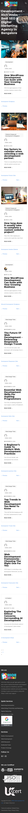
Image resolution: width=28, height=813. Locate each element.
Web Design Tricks (10, 319)
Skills (10, 416)
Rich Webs (7, 682)
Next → (18, 180)
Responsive (12, 361)
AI (1, 638)
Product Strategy (6, 748)
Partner (11, 175)
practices (11, 471)
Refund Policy (15, 808)
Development (9, 62)
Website (15, 249)
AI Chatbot (8, 598)
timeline (11, 249)
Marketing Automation (7, 705)
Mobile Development (7, 736)
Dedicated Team (6, 745)
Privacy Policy (15, 810)
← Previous (4, 106)
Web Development (6, 739)
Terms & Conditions (6, 808)
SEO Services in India (7, 714)
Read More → (8, 93)
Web (14, 175)
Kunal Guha (8, 68)
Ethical (12, 638)
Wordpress (12, 101)
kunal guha (8, 271)
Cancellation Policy (6, 810)
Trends (10, 526)
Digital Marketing (6, 711)
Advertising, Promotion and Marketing (12, 708)
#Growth (3, 304)
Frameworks (12, 583)
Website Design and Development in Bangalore (12, 135)
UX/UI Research (5, 742)
